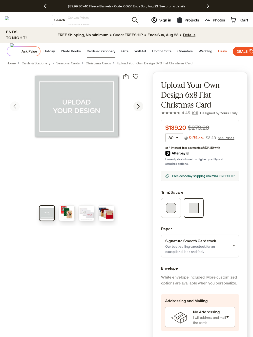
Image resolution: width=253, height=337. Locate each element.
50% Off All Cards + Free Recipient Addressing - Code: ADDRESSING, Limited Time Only (112, 6)
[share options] (125, 76)
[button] (134, 20)
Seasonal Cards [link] (68, 63)
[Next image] (138, 106)
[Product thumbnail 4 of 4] (106, 213)
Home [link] (11, 63)
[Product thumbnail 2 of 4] (67, 213)
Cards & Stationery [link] (36, 63)
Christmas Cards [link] (98, 63)
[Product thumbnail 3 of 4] (86, 213)
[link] (179, 113)
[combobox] (90, 20)
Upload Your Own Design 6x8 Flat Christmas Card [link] (154, 63)
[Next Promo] (208, 6)
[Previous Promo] (47, 6)
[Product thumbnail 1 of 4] (47, 213)
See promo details (190, 6)
